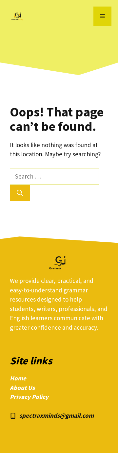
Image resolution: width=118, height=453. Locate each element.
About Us (22, 388)
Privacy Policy (29, 397)
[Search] (20, 193)
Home (18, 378)
